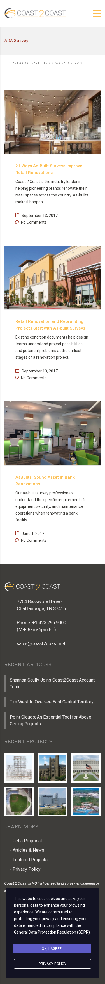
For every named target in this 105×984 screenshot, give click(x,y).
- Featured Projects (29, 859)
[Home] (35, 13)
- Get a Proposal (26, 840)
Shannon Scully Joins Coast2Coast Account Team (52, 683)
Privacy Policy (52, 964)
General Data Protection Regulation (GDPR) (52, 932)
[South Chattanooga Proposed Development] (19, 799)
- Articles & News (27, 850)
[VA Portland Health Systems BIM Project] (19, 766)
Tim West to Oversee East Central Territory (52, 702)
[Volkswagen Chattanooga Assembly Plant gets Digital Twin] (52, 799)
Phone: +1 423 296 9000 (41, 622)
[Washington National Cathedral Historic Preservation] (52, 766)
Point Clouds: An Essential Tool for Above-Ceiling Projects (51, 720)
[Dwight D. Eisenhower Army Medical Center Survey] (86, 766)
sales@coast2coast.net (41, 643)
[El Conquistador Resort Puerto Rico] (86, 799)
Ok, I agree (52, 949)
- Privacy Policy (25, 869)
